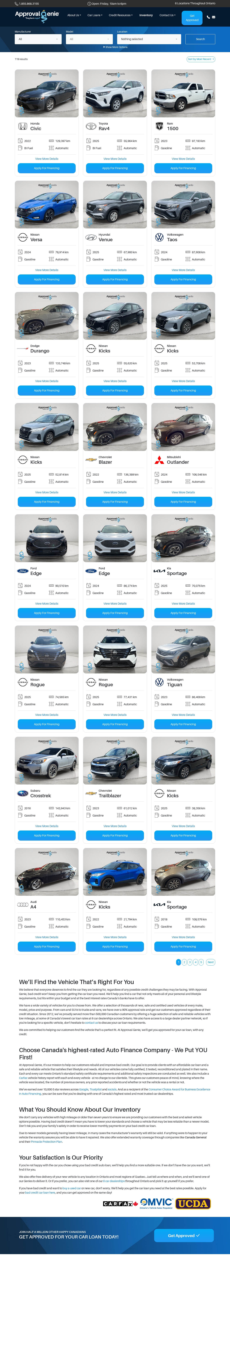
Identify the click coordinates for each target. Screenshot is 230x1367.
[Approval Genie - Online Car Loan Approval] (37, 17)
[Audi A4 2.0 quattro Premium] (47, 871)
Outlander (178, 462)
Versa (36, 239)
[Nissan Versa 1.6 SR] (47, 204)
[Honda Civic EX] (47, 93)
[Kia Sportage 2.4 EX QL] (183, 871)
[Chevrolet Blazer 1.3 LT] (115, 426)
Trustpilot (96, 1089)
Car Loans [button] (94, 15)
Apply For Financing (46, 168)
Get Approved (192, 18)
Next (211, 962)
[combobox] (38, 39)
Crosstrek (40, 795)
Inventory (146, 15)
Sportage (177, 573)
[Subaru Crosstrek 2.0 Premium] (47, 760)
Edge (36, 573)
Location (122, 31)
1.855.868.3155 (29, 3)
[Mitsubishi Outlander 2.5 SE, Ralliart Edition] (183, 426)
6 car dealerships (114, 1181)
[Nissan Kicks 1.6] (115, 315)
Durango (39, 351)
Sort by (199, 59)
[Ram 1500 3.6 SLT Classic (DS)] (183, 93)
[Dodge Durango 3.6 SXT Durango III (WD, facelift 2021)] (47, 315)
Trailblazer (110, 795)
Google (83, 1089)
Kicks (104, 351)
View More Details (46, 158)
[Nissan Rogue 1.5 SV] (47, 649)
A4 (33, 907)
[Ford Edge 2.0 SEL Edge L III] (47, 538)
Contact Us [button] (166, 15)
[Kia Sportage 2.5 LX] (183, 538)
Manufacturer (23, 31)
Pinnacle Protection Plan (46, 1141)
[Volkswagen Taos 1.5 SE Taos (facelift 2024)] (183, 204)
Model (69, 31)
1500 (172, 128)
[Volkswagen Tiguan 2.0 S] (183, 649)
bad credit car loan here (40, 1192)
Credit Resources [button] (119, 15)
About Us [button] (73, 15)
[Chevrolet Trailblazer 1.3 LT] (115, 760)
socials (112, 1089)
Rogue (37, 684)
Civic (35, 128)
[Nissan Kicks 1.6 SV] (115, 871)
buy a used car (72, 1188)
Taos (172, 239)
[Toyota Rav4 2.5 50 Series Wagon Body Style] (115, 93)
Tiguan (174, 684)
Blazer (105, 462)
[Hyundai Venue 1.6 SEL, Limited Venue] (115, 204)
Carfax (23, 1078)
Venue (106, 239)
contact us (91, 1022)
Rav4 (104, 128)
